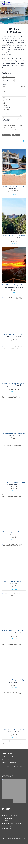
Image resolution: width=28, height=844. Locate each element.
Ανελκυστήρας (16, 130)
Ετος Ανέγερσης (6, 99)
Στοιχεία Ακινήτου (6, 88)
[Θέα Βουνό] (10, 120)
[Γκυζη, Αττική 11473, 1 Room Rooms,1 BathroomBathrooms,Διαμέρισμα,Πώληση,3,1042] (14, 660)
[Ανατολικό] (12, 115)
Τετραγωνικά (5, 92)
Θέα (4, 117)
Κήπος (20, 127)
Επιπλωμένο (6, 123)
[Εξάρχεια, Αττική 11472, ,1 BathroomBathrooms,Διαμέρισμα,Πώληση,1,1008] (14, 512)
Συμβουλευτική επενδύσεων (12, 823)
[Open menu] (25, 4)
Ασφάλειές (7, 821)
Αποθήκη (13, 127)
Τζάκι (5, 125)
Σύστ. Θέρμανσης (6, 109)
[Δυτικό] (12, 116)
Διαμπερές (14, 129)
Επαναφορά (6, 135)
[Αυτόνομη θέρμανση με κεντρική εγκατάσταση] (14, 111)
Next (18, 740)
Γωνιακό (6, 129)
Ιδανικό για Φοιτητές (17, 123)
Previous (7, 740)
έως (4, 95)
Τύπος (4, 82)
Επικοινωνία (7, 828)
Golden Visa (7, 826)
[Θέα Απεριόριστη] (10, 119)
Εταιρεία (6, 813)
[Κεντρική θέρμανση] (14, 112)
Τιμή (4, 86)
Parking (5, 127)
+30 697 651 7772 (8, 759)
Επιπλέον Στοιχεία (6, 121)
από (10, 92)
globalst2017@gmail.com (9, 762)
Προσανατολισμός (6, 113)
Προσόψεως (6, 130)
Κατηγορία (5, 78)
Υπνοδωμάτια (6, 105)
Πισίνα (20, 125)
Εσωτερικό (22, 129)
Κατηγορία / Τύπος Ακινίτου (8, 76)
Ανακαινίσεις (8, 818)
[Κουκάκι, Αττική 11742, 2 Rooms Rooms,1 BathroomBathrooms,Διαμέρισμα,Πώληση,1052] (14, 413)
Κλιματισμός (12, 125)
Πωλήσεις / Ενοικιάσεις (11, 815)
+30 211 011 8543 (8, 756)
